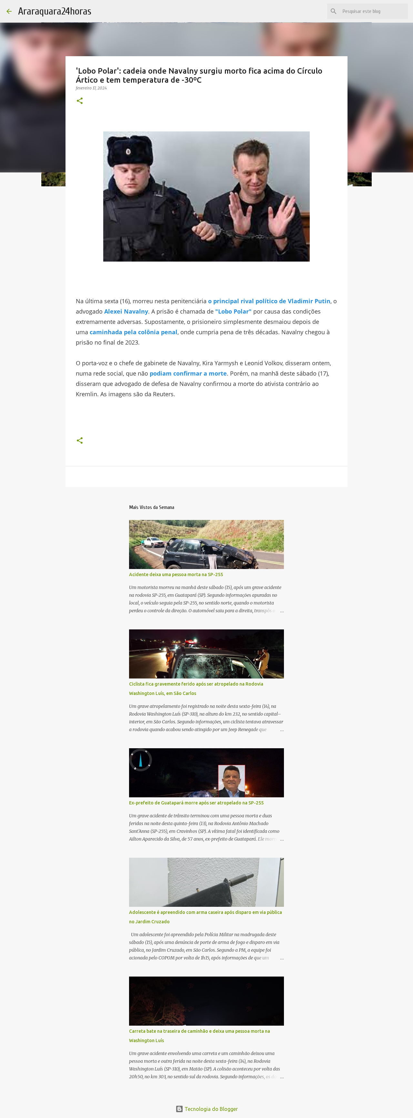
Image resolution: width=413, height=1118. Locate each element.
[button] (80, 101)
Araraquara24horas (54, 11)
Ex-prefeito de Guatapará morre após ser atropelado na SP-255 (196, 802)
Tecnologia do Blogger (210, 1109)
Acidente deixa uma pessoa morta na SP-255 (176, 574)
